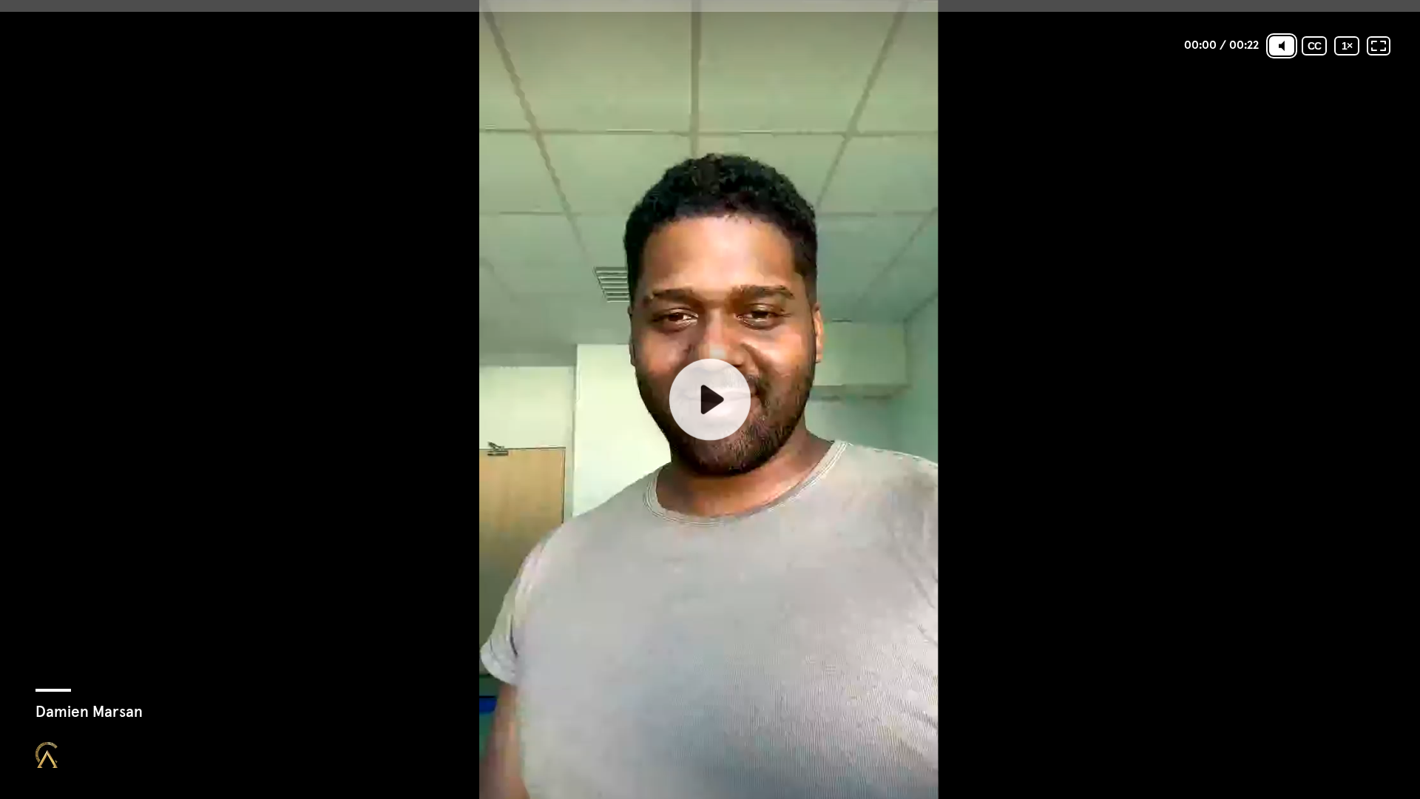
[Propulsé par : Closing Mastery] (47, 755)
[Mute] (1281, 45)
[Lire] (710, 399)
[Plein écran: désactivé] (1378, 45)
